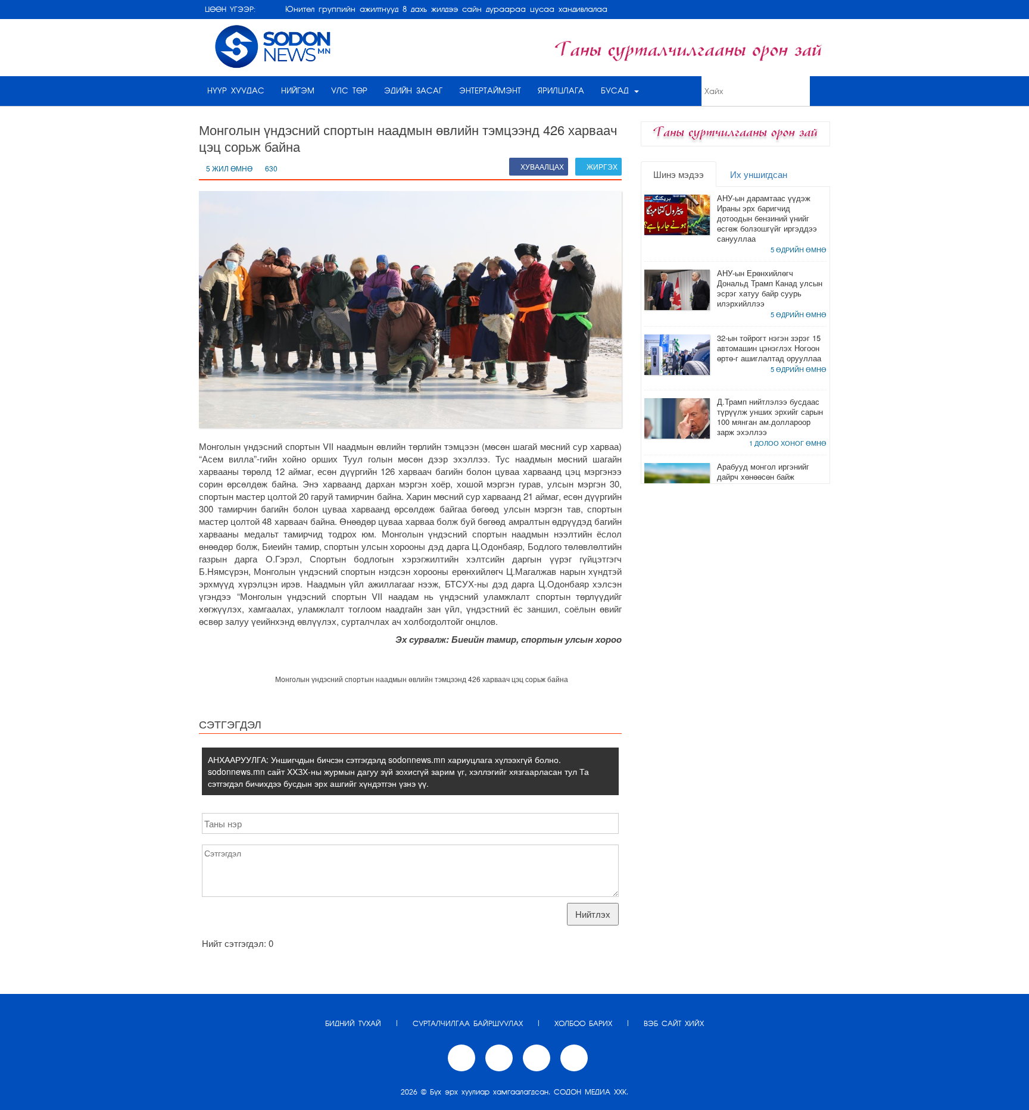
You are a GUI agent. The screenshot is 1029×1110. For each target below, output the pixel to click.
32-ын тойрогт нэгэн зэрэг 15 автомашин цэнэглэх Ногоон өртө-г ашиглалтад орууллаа (769, 348)
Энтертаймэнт (490, 90)
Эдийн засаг (413, 90)
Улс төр (349, 90)
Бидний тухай (353, 1024)
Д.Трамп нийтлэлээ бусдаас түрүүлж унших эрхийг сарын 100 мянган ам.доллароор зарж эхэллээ (770, 416)
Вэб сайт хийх (674, 1024)
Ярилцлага (561, 90)
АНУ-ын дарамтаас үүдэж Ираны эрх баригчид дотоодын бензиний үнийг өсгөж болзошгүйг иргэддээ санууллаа (767, 218)
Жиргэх (601, 166)
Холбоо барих (583, 1024)
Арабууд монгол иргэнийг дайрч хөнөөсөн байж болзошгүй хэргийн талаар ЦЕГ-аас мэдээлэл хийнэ (765, 481)
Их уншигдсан (758, 174)
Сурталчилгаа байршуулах (468, 1024)
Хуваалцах (541, 166)
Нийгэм (297, 90)
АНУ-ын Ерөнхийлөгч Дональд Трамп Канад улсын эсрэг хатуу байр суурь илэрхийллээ (769, 288)
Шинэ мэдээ (678, 174)
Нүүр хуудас (235, 90)
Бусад (617, 90)
